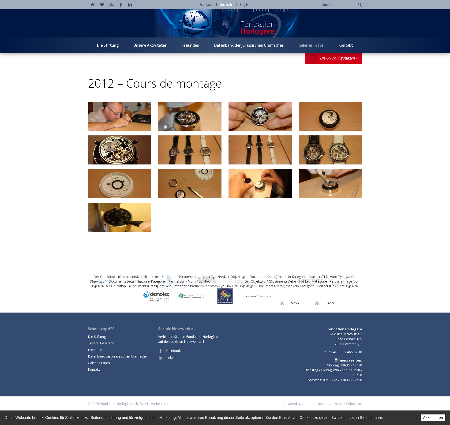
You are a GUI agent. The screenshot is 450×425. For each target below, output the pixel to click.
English (245, 4)
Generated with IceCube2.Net (340, 403)
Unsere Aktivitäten (150, 45)
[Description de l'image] (119, 116)
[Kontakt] (102, 4)
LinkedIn (172, 357)
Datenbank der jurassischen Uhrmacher (248, 45)
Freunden (190, 45)
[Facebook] (120, 4)
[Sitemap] (111, 4)
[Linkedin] (130, 4)
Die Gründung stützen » (338, 58)
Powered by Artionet (299, 403)
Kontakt (345, 45)
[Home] (92, 4)
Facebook (173, 350)
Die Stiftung (107, 45)
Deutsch (226, 4)
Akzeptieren (433, 418)
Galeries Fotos (311, 45)
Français (206, 4)
